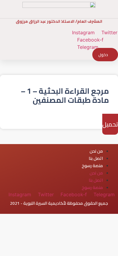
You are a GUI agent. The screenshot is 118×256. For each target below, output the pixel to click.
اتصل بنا (96, 158)
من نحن (96, 151)
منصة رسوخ (92, 166)
